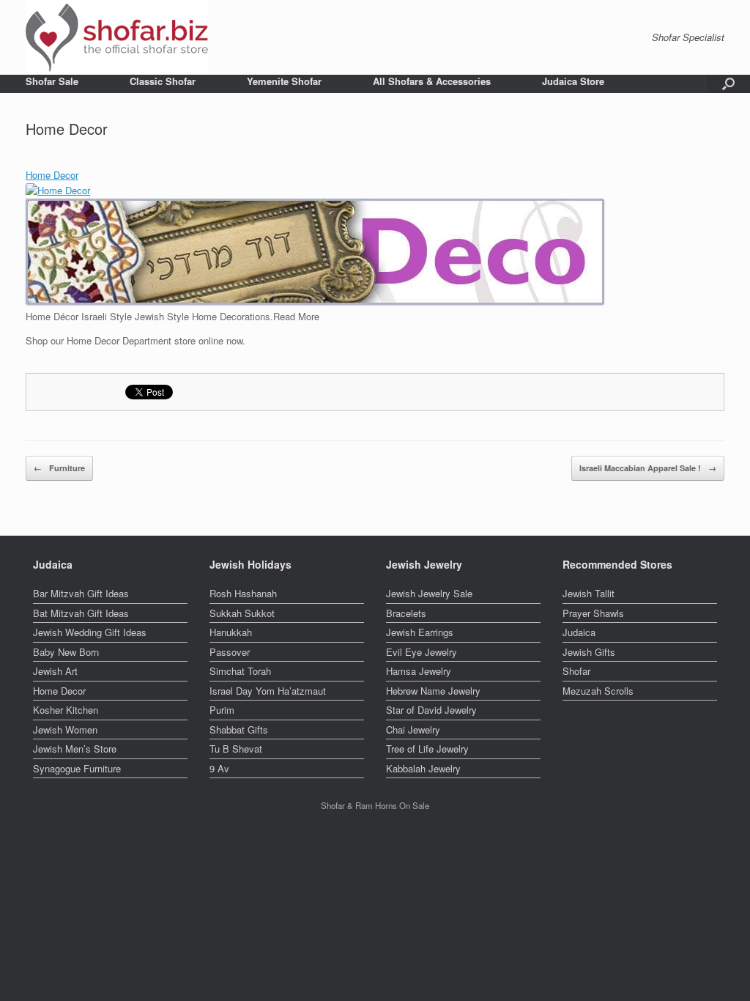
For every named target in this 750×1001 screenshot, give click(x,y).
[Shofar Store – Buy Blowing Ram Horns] (117, 37)
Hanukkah (230, 632)
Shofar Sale (52, 81)
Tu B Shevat (235, 749)
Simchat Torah (240, 671)
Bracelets (406, 613)
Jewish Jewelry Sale (429, 593)
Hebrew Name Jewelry (433, 691)
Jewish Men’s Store (74, 749)
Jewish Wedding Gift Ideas (89, 632)
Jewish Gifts (588, 652)
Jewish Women (65, 729)
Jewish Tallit (588, 593)
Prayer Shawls (593, 613)
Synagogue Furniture (77, 768)
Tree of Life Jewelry (427, 749)
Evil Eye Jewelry (421, 652)
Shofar (576, 671)
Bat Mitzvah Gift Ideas (81, 613)
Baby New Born (66, 652)
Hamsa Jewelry (418, 671)
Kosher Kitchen (65, 710)
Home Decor (52, 175)
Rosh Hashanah (243, 593)
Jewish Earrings (419, 632)
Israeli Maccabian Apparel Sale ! (647, 467)
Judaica (578, 632)
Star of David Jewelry (431, 710)
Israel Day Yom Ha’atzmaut (267, 691)
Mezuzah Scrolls (598, 691)
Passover (229, 652)
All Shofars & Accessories (432, 81)
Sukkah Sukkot (242, 613)
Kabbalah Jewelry (423, 768)
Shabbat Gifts (238, 729)
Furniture (59, 467)
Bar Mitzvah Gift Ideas (81, 593)
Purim (221, 710)
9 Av (219, 768)
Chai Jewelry (413, 729)
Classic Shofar (163, 81)
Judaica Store (573, 81)
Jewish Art (55, 671)
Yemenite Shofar (284, 81)
